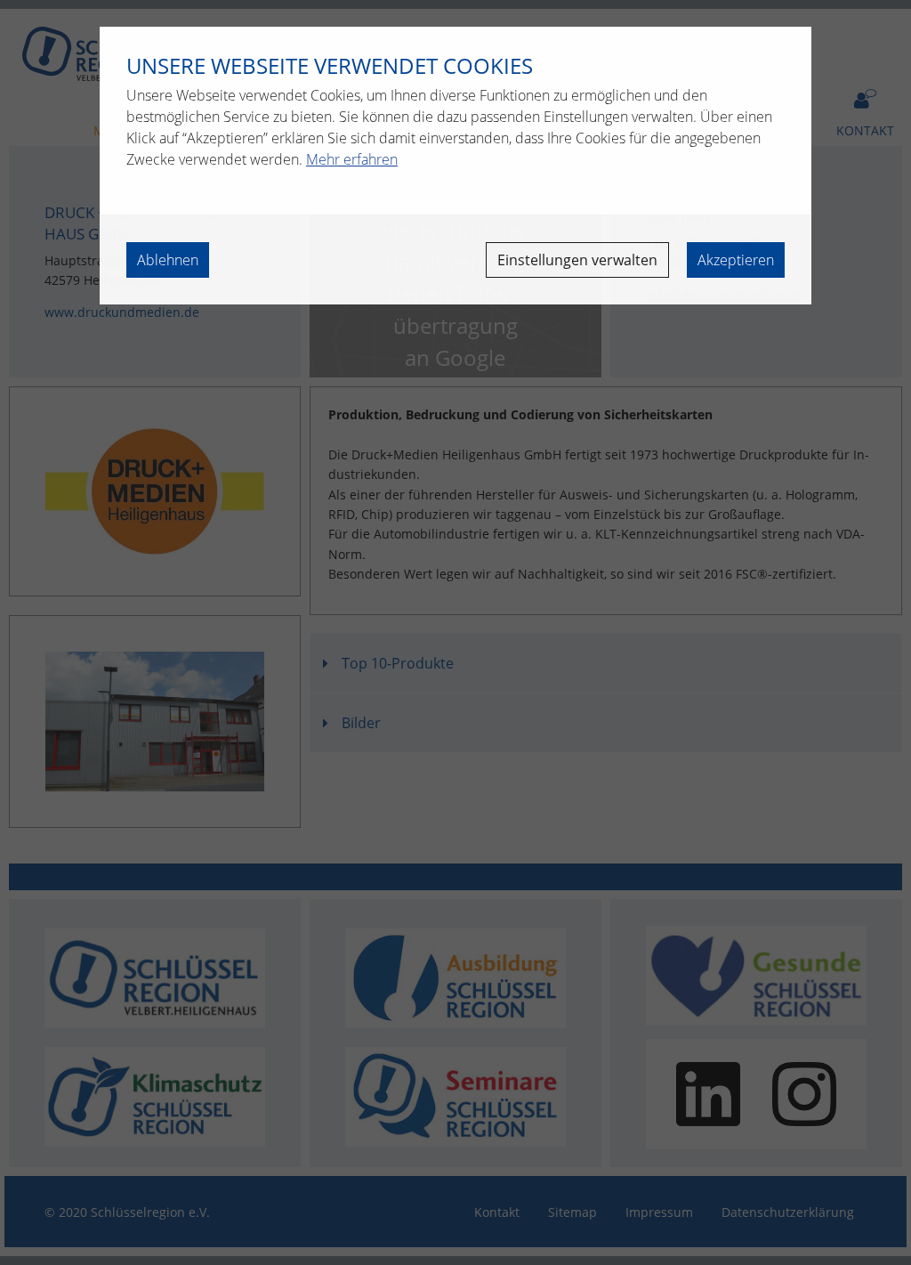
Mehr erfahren (352, 159)
